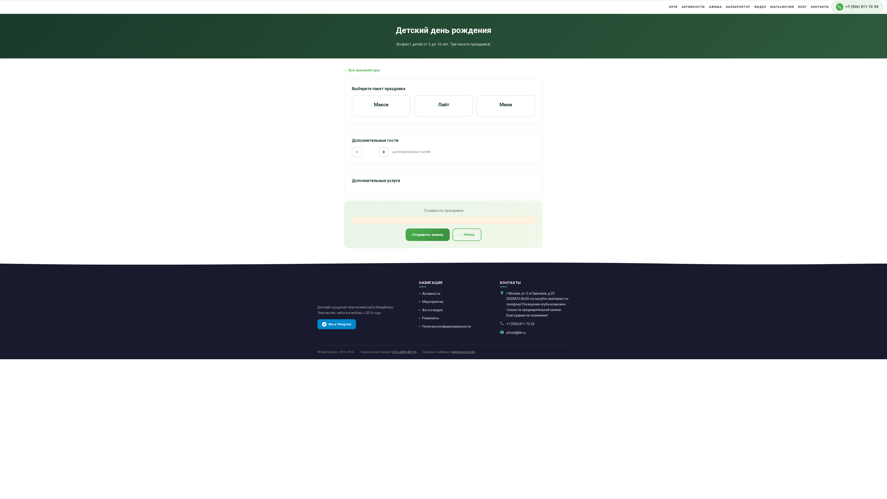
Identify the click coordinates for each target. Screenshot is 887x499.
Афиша (715, 7)
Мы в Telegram (339, 324)
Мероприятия (432, 302)
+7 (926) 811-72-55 (520, 324)
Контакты (820, 7)
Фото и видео (432, 310)
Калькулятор (738, 7)
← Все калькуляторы (362, 70)
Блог (802, 7)
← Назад (466, 234)
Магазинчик (782, 7)
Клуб (673, 7)
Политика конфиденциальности (446, 326)
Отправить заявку (427, 235)
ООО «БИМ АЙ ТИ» (404, 352)
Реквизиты (430, 318)
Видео (760, 7)
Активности (693, 7)
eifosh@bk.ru (516, 333)
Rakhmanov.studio (463, 352)
